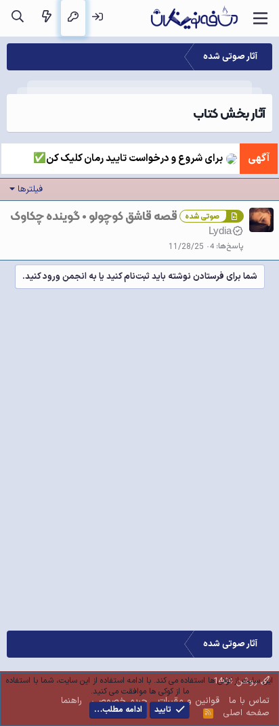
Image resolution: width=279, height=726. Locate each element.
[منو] (260, 18)
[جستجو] (17, 18)
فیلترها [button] (30, 189)
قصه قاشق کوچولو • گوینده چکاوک (93, 216)
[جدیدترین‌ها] (46, 18)
